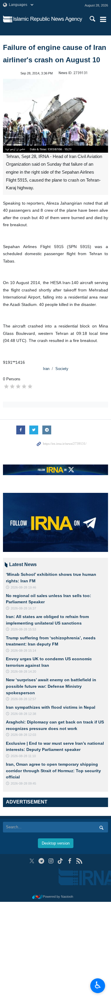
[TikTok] (60, 861)
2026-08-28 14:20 (23, 671)
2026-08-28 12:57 (23, 699)
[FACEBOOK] (70, 861)
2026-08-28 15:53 (23, 629)
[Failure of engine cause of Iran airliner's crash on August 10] (55, 116)
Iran (46, 368)
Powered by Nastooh (58, 896)
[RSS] (79, 861)
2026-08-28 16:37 (23, 608)
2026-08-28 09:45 (23, 783)
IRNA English (47, 19)
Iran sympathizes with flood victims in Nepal (50, 707)
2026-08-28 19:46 (23, 587)
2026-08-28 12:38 (23, 714)
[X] (32, 861)
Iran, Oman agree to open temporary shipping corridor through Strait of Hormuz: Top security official (53, 770)
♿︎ (98, 985)
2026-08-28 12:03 (23, 734)
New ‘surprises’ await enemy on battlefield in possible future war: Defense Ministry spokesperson (51, 686)
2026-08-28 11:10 (23, 756)
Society (61, 368)
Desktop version (56, 843)
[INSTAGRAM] (51, 861)
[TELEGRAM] (41, 861)
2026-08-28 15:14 (23, 650)
